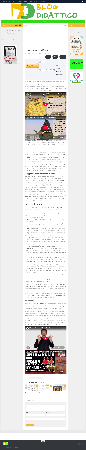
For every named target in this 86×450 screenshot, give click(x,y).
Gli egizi (40, 392)
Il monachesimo (56, 392)
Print (48, 57)
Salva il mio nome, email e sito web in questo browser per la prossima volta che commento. (45, 421)
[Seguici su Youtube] (16, 25)
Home (3, 1)
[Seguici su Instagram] (18, 25)
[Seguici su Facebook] (20, 25)
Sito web (27, 417)
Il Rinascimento (28, 392)
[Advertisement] (45, 38)
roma (34, 378)
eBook (63, 57)
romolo (37, 378)
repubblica (30, 378)
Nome (27, 412)
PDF (55, 57)
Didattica (19, 1)
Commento (28, 403)
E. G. (26, 53)
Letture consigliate (33, 1)
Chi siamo (8, 1)
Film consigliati (42, 1)
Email (47, 412)
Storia (26, 25)
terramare (41, 378)
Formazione (25, 1)
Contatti (13, 1)
